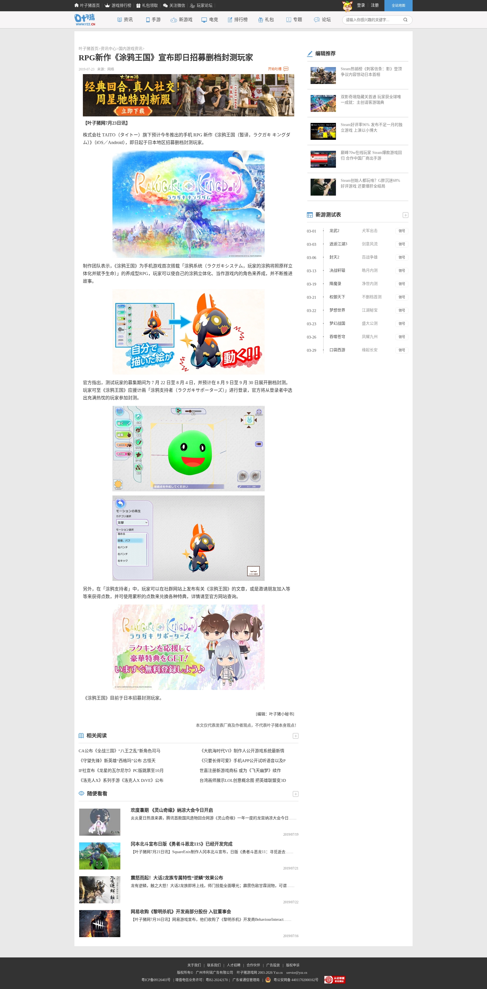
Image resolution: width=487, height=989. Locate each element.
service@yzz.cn (296, 973)
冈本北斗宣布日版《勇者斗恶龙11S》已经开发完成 (182, 844)
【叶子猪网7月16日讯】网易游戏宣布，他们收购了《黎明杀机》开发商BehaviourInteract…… (211, 919)
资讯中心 (108, 49)
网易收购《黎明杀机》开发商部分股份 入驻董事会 (181, 911)
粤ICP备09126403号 (156, 980)
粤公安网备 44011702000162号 (296, 980)
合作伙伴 (253, 965)
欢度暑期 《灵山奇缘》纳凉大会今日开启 (172, 810)
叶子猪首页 (88, 49)
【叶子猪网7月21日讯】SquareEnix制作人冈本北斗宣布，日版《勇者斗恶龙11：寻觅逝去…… (212, 852)
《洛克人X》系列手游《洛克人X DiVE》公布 (121, 780)
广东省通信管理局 (246, 980)
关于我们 (194, 965)
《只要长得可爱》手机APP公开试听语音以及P (242, 760)
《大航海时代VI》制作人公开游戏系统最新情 (242, 751)
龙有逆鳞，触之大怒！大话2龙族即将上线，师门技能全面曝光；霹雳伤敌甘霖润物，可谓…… (213, 886)
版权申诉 (293, 965)
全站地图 (398, 6)
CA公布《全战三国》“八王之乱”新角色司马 (119, 751)
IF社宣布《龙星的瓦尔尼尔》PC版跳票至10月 (121, 770)
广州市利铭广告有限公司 (214, 973)
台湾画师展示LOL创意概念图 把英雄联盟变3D (243, 780)
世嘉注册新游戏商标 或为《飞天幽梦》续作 (240, 770)
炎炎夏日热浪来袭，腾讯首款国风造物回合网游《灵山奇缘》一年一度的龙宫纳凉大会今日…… (213, 818)
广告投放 (273, 965)
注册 (375, 5)
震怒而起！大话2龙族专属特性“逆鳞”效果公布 (177, 877)
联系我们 (214, 965)
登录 (361, 5)
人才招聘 (233, 965)
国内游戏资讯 (130, 49)
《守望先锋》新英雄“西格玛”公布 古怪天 (117, 760)
